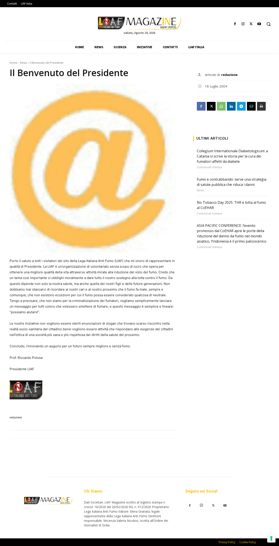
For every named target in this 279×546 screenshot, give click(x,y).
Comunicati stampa (209, 167)
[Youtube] (259, 24)
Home (13, 63)
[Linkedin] (231, 106)
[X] (251, 24)
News (23, 63)
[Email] (251, 106)
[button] (268, 24)
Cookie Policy (247, 542)
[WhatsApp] (221, 106)
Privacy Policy (227, 542)
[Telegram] (241, 106)
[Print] (261, 106)
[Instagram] (243, 24)
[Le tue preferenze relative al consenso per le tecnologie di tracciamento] (271, 538)
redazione (16, 417)
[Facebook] (235, 24)
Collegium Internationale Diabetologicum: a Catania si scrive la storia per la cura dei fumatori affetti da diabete (232, 156)
